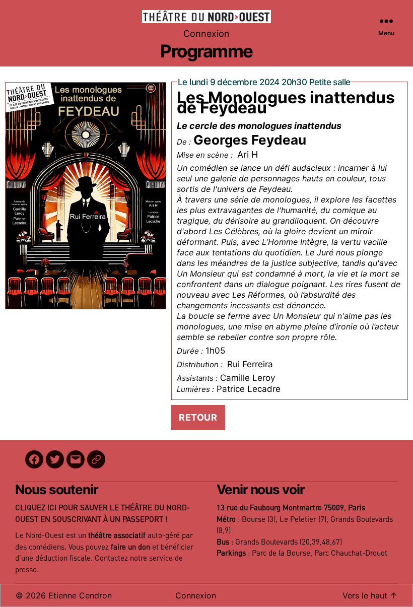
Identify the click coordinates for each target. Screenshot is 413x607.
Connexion (206, 33)
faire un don (130, 547)
